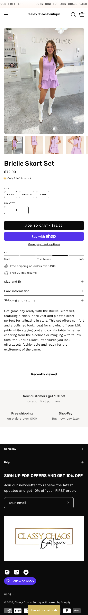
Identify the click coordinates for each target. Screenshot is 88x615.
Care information (16, 291)
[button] (73, 14)
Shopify (65, 602)
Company (10, 448)
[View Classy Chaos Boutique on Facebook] (26, 572)
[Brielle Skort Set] (13, 145)
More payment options (44, 244)
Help (7, 462)
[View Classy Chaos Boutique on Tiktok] (17, 572)
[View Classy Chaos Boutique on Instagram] (7, 572)
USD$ (7, 594)
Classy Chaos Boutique (44, 14)
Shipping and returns (19, 300)
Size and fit (12, 281)
